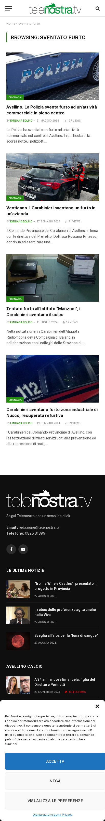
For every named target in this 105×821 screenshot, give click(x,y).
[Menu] (8, 8)
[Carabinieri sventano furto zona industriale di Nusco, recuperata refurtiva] (52, 379)
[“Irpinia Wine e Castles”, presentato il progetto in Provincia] (18, 589)
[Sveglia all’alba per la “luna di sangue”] (18, 641)
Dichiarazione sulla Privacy (52, 814)
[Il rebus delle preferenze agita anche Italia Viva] (18, 615)
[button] (97, 706)
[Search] (97, 8)
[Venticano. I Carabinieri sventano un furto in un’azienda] (52, 177)
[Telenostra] (55, 8)
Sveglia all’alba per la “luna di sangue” (66, 635)
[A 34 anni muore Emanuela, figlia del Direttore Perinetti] (18, 685)
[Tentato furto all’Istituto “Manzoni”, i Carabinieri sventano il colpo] (52, 278)
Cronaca (15, 97)
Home (10, 23)
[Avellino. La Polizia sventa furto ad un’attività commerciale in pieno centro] (52, 76)
